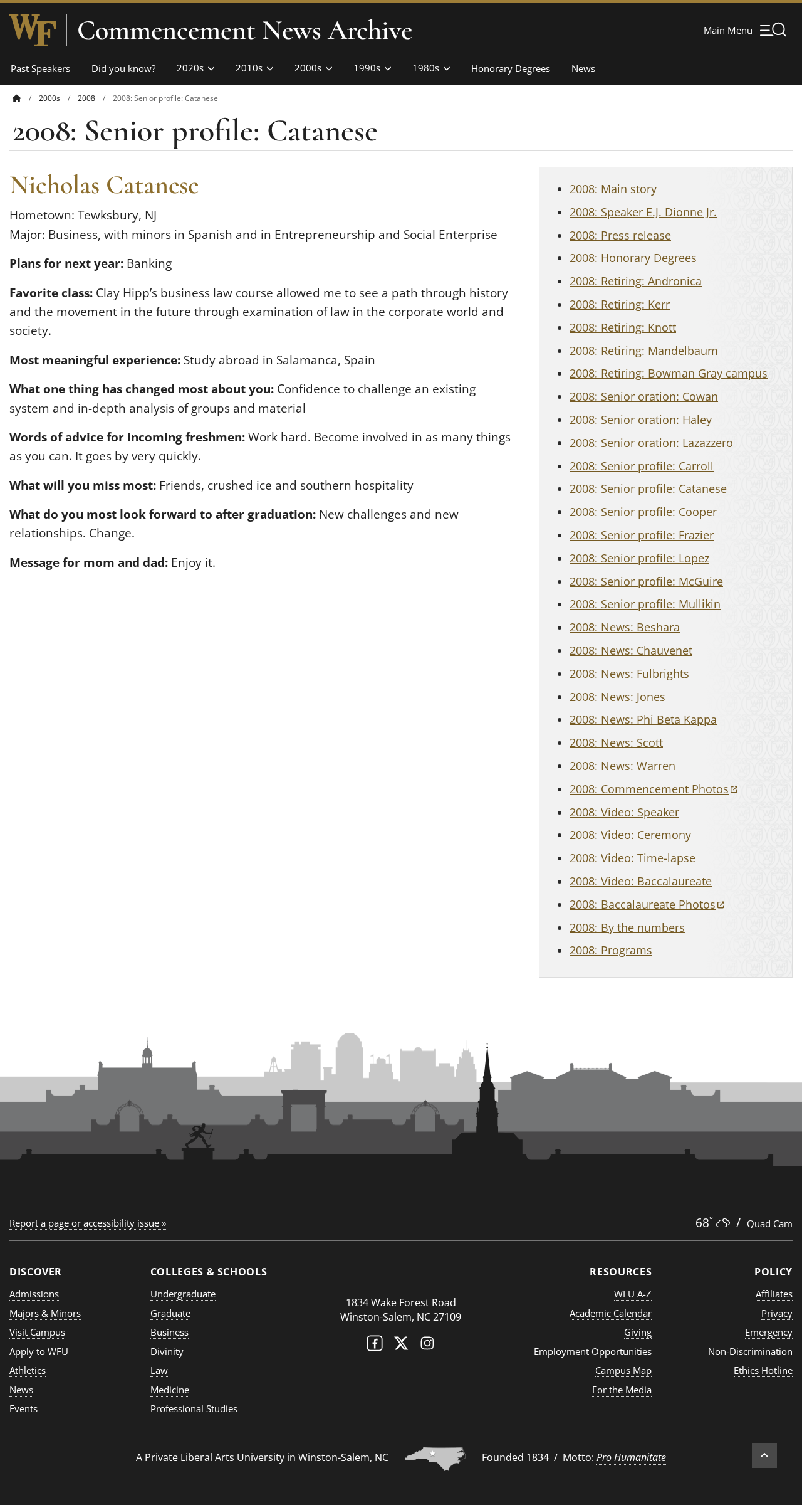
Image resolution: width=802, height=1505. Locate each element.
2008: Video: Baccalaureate (641, 881)
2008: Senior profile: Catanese (648, 488)
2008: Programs (611, 950)
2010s (249, 67)
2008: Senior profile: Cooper (643, 511)
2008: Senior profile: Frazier (642, 534)
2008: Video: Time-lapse (632, 857)
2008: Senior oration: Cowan (644, 396)
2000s (307, 67)
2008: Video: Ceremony (630, 834)
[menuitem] (26, 98)
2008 (86, 98)
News (583, 68)
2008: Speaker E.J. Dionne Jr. (643, 211)
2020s (190, 67)
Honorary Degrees (510, 68)
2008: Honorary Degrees (633, 257)
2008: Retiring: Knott (623, 327)
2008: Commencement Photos (653, 788)
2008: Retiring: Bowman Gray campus (669, 373)
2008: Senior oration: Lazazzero (651, 442)
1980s (425, 67)
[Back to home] (17, 98)
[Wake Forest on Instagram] (427, 1346)
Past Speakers (40, 68)
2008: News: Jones (617, 696)
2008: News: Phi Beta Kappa (643, 719)
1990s (366, 67)
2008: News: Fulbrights (629, 673)
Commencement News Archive (244, 30)
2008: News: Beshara (625, 627)
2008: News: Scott (616, 742)
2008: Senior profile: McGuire (646, 581)
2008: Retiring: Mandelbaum (644, 350)
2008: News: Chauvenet (631, 650)
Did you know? (123, 68)
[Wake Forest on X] (401, 1346)
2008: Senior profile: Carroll (642, 465)
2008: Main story (613, 188)
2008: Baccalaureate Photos (647, 904)
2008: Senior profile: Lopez (639, 558)
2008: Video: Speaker (624, 812)
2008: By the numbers (627, 927)
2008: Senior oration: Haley (641, 419)
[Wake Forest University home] (32, 30)
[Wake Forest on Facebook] (374, 1346)
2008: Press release (620, 235)
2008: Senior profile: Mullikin (645, 603)
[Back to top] (764, 1455)
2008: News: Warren (622, 765)
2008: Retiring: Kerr (620, 304)
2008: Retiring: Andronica (636, 280)
